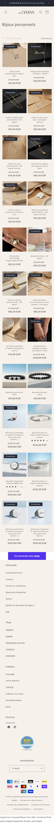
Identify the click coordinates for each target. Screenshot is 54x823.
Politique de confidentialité (18, 805)
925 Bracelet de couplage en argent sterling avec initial (39, 348)
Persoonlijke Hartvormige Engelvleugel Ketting (14, 258)
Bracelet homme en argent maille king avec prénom (39, 435)
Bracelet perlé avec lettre (39, 393)
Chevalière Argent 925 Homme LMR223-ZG (14, 482)
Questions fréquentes (16, 592)
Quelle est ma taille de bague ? (20, 605)
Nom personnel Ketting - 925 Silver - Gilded (39, 72)
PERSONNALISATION (15, 643)
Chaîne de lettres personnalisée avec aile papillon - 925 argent (39, 302)
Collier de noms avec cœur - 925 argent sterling (39, 119)
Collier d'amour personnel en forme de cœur (14, 212)
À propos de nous (14, 572)
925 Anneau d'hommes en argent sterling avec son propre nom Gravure (39, 532)
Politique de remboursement (31, 800)
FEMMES (9, 630)
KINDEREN (10, 656)
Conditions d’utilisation (40, 805)
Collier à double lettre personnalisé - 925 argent (14, 119)
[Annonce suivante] (49, 3)
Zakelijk (9, 687)
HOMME (9, 636)
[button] (6, 12)
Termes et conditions (16, 586)
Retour (9, 598)
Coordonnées (38, 809)
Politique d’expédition (21, 809)
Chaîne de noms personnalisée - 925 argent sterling (14, 166)
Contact (9, 579)
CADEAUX (10, 649)
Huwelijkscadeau (14, 700)
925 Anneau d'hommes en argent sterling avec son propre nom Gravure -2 (14, 532)
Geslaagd (10, 674)
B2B (7, 612)
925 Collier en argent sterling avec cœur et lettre (39, 166)
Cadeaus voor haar (14, 693)
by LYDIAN (15, 797)
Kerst (8, 706)
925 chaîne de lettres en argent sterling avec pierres (14, 348)
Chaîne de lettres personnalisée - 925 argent (14, 302)
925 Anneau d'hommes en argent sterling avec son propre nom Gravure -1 (14, 436)
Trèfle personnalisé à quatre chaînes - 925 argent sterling (39, 212)
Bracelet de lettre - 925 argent (40, 257)
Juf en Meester (12, 680)
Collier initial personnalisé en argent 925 (14, 73)
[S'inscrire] (41, 768)
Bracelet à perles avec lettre (14, 393)
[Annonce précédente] (5, 3)
